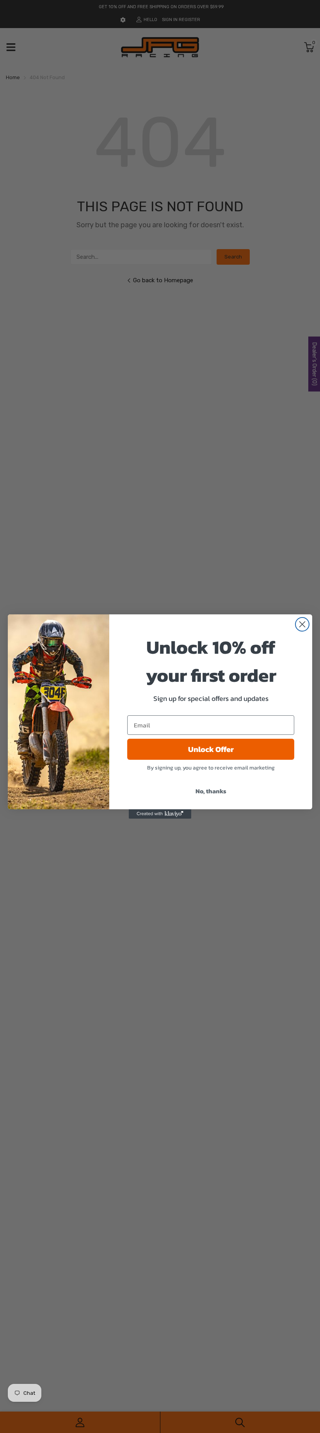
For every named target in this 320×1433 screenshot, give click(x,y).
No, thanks (211, 791)
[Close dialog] (302, 624)
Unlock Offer (211, 749)
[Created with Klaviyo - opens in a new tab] (160, 814)
